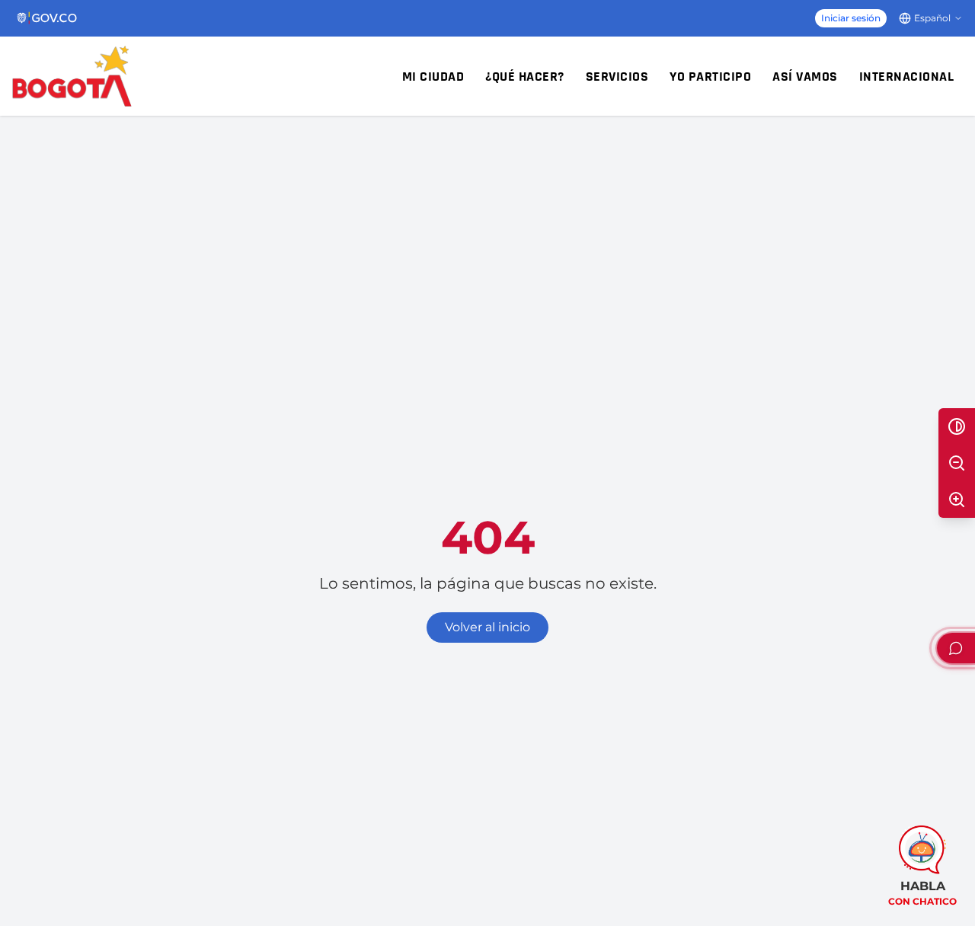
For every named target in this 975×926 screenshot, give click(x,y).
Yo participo (710, 76)
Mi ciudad (433, 76)
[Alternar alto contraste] (956, 426)
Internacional (906, 76)
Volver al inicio (487, 627)
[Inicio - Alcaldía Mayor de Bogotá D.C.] (72, 76)
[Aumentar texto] (956, 499)
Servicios (617, 76)
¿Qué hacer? (524, 76)
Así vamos (805, 76)
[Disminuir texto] (956, 463)
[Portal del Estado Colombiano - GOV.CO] (47, 18)
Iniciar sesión (851, 18)
